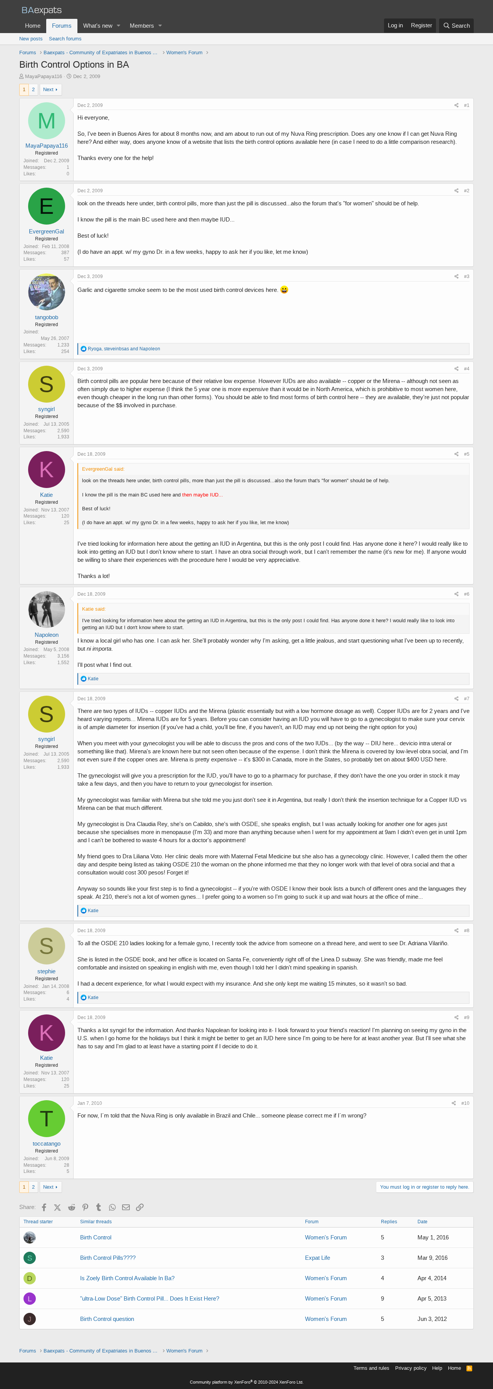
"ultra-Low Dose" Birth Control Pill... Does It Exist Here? (149, 1298)
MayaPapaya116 (43, 76)
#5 (467, 454)
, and (124, 349)
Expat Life (317, 1258)
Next (48, 89)
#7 (467, 699)
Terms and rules (371, 1368)
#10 (465, 1103)
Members (142, 26)
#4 (467, 369)
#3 (467, 276)
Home (32, 26)
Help (437, 1368)
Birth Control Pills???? (108, 1258)
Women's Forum (326, 1237)
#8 (467, 931)
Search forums (65, 38)
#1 (467, 105)
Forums (62, 26)
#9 (467, 1017)
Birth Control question (107, 1319)
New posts (31, 38)
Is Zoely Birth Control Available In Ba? (127, 1278)
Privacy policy (411, 1368)
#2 (467, 191)
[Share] (456, 105)
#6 (467, 594)
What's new (97, 26)
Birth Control (95, 1237)
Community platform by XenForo (247, 1382)
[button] (118, 26)
